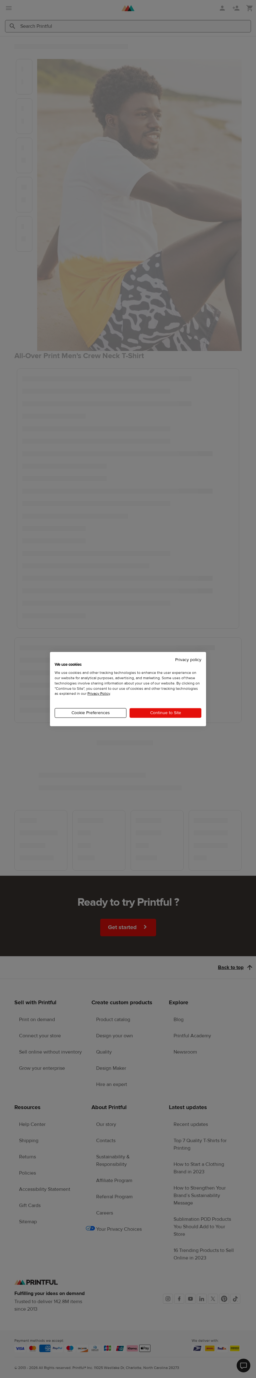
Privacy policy (188, 659)
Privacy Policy (98, 693)
